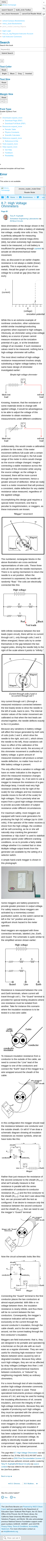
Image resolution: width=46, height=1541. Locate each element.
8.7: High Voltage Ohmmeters (25, 1453)
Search (5, 1538)
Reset (4, 70)
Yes (6, 1497)
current (37, 248)
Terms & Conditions (20, 1526)
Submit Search (7, 53)
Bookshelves (27, 197)
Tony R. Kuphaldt (16, 216)
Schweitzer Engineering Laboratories (24, 219)
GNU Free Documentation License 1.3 (29, 1458)
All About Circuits (16, 221)
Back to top (5, 1476)
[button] (9, 153)
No (14, 1497)
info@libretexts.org (10, 1531)
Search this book (6, 45)
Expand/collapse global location (43, 196)
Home (12, 197)
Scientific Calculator (12, 135)
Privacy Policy (6, 1526)
